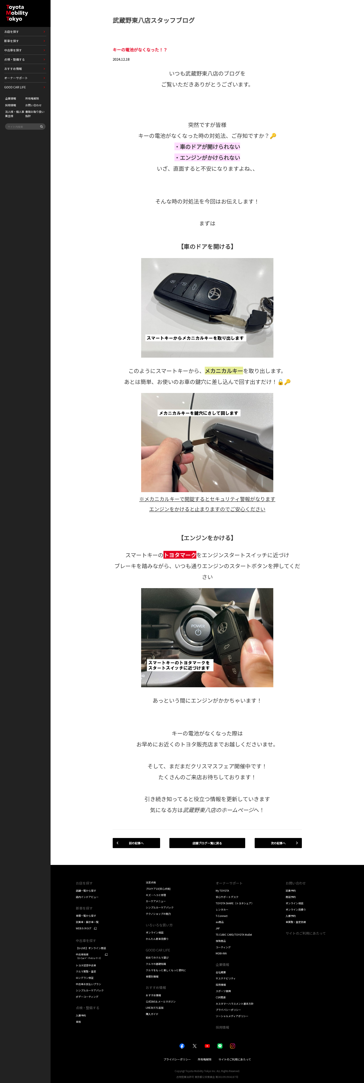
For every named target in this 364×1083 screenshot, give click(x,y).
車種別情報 (152, 976)
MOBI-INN (221, 953)
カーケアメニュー (156, 901)
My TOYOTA (222, 890)
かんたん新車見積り (157, 938)
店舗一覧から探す (86, 890)
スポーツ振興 (223, 991)
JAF (218, 928)
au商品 (220, 922)
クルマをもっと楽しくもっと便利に (166, 970)
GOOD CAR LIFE (158, 949)
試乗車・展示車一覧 (87, 922)
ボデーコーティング (87, 996)
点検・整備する (87, 1007)
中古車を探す (86, 940)
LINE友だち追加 (154, 1007)
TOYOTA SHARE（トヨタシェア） (235, 903)
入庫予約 (81, 1015)
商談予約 (291, 897)
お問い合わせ (33, 105)
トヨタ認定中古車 (86, 965)
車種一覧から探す (86, 915)
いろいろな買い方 (159, 924)
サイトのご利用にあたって (306, 933)
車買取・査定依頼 (296, 922)
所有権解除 (32, 98)
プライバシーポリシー (228, 1009)
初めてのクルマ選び (157, 957)
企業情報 (10, 98)
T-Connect (222, 916)
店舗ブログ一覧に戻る (207, 843)
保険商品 (221, 941)
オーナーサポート (229, 883)
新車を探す (84, 908)
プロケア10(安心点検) (158, 888)
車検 (78, 1021)
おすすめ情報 (153, 995)
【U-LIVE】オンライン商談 (91, 948)
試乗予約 (291, 890)
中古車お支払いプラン (88, 984)
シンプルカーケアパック (90, 990)
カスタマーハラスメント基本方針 (235, 1003)
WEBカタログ (83, 928)
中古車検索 (89, 956)
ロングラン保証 (85, 977)
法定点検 (151, 882)
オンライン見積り (296, 909)
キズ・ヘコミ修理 (156, 895)
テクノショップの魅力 (158, 913)
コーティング (223, 947)
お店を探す (84, 883)
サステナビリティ (226, 978)
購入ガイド (152, 1014)
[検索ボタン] (41, 126)
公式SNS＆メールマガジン (161, 1001)
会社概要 (221, 972)
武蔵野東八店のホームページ (218, 810)
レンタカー (222, 909)
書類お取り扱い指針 (34, 114)
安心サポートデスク (227, 897)
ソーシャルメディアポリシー (232, 1016)
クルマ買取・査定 (86, 971)
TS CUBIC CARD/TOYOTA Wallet (234, 934)
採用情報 (10, 105)
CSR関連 (221, 997)
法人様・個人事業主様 (14, 114)
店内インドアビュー (87, 897)
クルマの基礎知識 (156, 964)
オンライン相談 (154, 932)
